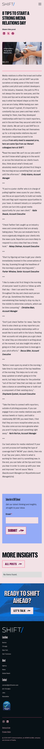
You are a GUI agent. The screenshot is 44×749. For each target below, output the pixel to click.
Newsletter (5, 696)
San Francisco (6, 654)
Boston (4, 642)
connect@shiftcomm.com (10, 685)
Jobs (3, 693)
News (4, 669)
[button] (39, 4)
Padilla (14, 740)
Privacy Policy (6, 732)
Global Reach (6, 673)
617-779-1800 (6, 689)
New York (5, 650)
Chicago (4, 646)
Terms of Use (6, 728)
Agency (4, 666)
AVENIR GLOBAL (29, 738)
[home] (8, 4)
